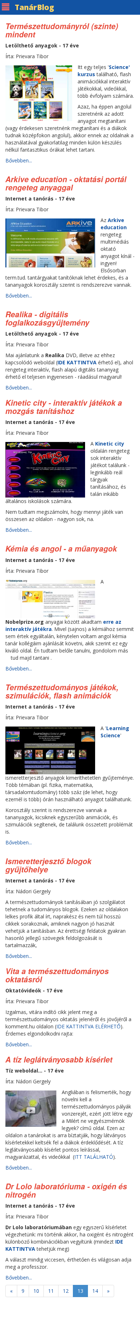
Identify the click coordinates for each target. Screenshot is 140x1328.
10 (36, 1290)
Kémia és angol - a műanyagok (61, 548)
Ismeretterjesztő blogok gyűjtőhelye (48, 865)
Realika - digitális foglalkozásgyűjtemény (47, 318)
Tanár (34, 7)
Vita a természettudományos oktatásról (57, 975)
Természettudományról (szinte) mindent (61, 30)
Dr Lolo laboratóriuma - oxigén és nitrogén (66, 1190)
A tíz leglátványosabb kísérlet (58, 1059)
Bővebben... (18, 160)
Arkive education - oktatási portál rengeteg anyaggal (65, 183)
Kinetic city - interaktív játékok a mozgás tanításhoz (63, 406)
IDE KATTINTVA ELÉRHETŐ (88, 1026)
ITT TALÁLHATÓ (93, 1156)
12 (66, 1290)
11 (51, 1290)
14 (95, 1290)
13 (80, 1290)
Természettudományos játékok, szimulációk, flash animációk (61, 691)
